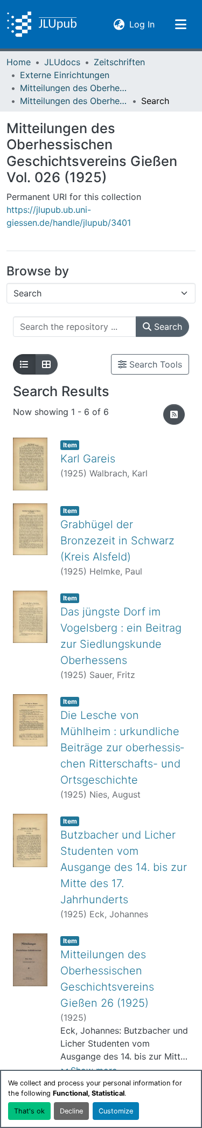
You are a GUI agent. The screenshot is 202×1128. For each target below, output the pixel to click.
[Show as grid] (46, 364)
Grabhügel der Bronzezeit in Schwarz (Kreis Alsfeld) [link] (117, 540)
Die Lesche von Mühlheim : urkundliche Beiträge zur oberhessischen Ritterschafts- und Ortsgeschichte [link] (122, 747)
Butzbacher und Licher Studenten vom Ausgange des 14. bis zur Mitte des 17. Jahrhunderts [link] (123, 867)
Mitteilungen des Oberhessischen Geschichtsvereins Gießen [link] (74, 87)
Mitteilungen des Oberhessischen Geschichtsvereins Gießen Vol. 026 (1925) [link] (74, 100)
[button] (41, 24)
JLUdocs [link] (62, 62)
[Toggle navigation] (180, 24)
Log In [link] (142, 24)
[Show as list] (24, 364)
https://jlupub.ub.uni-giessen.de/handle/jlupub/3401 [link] (68, 216)
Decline (71, 1111)
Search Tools (154, 364)
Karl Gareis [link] (87, 458)
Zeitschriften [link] (119, 62)
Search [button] (166, 326)
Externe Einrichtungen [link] (64, 75)
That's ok (29, 1111)
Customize (116, 1111)
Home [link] (18, 62)
